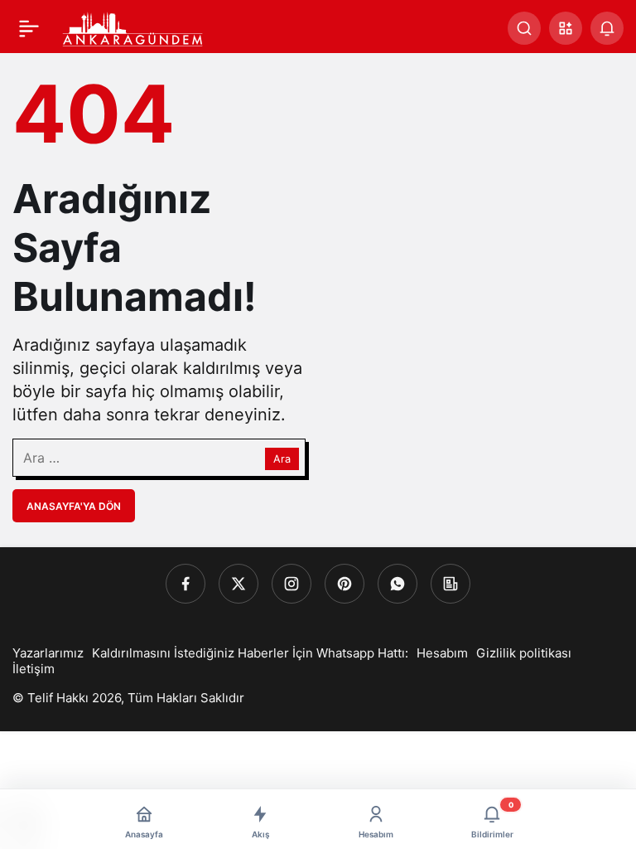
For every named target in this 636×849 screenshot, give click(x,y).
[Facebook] (185, 584)
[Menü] (29, 28)
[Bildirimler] (607, 28)
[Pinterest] (344, 584)
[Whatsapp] (397, 584)
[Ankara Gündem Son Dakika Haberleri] (133, 26)
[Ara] (524, 28)
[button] (565, 28)
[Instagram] (291, 584)
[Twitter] (238, 584)
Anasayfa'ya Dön (73, 506)
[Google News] (450, 584)
